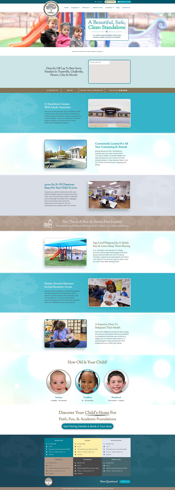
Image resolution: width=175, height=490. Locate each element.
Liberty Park (116, 459)
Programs (74, 8)
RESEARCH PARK (116, 440)
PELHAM (87, 440)
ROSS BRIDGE (87, 459)
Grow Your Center (108, 488)
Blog (117, 8)
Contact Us (126, 8)
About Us (85, 8)
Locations (108, 8)
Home (66, 8)
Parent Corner (98, 8)
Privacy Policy (92, 488)
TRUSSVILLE (59, 459)
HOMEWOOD (59, 440)
